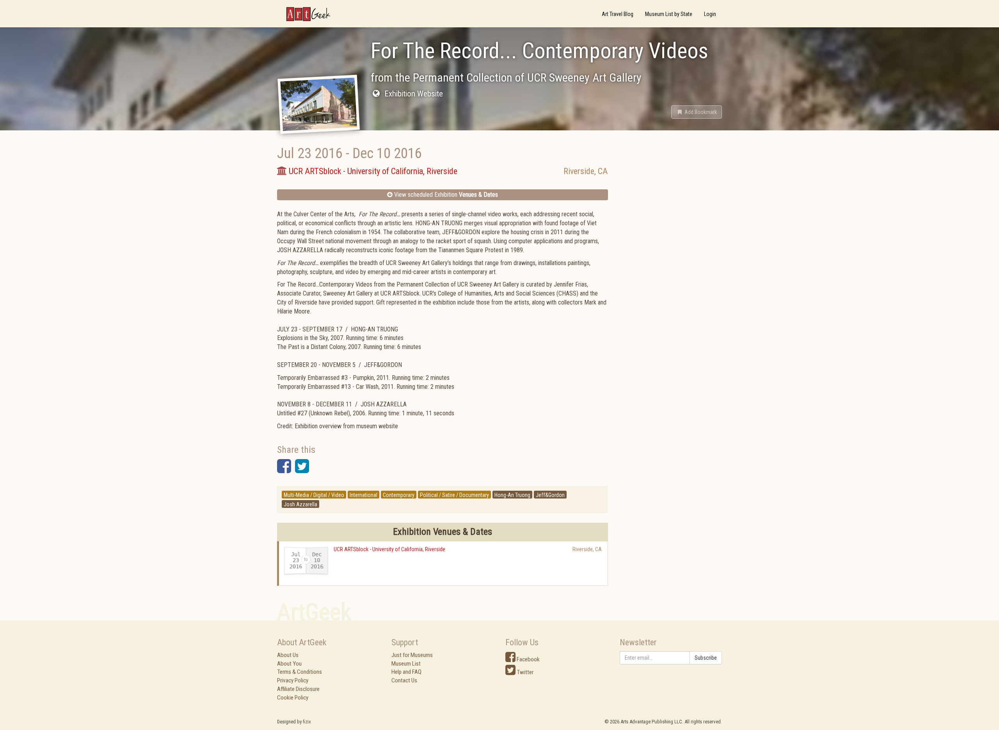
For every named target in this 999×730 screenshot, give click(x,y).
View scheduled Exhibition (445, 194)
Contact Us (404, 680)
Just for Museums (412, 655)
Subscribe (706, 658)
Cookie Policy (292, 697)
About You (289, 663)
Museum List (406, 663)
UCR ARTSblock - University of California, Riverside (389, 549)
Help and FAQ (406, 671)
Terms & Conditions (299, 671)
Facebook (527, 659)
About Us (288, 655)
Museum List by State (668, 14)
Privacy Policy (292, 680)
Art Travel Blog (617, 14)
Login (710, 14)
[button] (696, 112)
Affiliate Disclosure (298, 689)
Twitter (524, 672)
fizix (307, 722)
